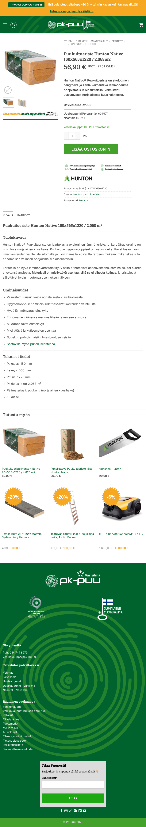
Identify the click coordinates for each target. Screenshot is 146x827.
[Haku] (13, 25)
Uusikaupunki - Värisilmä (19, 685)
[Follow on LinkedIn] (80, 811)
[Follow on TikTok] (70, 811)
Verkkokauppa (12, 706)
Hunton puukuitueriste (80, 44)
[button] (5, 24)
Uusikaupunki (12, 681)
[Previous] (8, 67)
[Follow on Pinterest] (75, 811)
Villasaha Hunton (110, 468)
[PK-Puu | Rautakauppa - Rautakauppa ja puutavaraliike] (71, 24)
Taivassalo (9, 677)
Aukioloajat (10, 732)
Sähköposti (49, 777)
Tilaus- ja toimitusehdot (18, 736)
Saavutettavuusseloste (18, 749)
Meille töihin (10, 727)
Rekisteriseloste (13, 744)
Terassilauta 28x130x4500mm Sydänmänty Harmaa (22, 535)
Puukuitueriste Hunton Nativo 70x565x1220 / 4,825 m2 (21, 470)
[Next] (52, 67)
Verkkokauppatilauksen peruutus (24, 710)
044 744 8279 (18, 652)
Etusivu (69, 41)
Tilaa (73, 798)
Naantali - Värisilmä (15, 690)
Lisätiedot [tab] (23, 215)
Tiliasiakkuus (11, 719)
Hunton (83, 200)
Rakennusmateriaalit (93, 41)
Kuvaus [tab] (8, 215)
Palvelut (8, 715)
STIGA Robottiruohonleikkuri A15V (121, 534)
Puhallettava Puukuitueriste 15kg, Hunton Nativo (72, 470)
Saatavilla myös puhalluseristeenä (31, 344)
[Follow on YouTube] (84, 811)
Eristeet (117, 41)
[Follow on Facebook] (61, 811)
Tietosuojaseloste (14, 740)
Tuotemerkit (10, 723)
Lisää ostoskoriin (90, 149)
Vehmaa (8, 672)
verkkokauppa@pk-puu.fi (19, 656)
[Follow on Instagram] (65, 811)
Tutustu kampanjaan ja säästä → (72, 11)
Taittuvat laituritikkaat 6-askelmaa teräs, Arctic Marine (72, 535)
